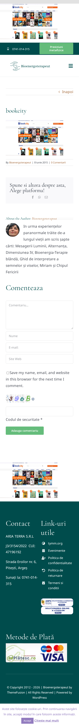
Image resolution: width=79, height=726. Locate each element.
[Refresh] (33, 397)
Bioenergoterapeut (20, 162)
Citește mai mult (46, 720)
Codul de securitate (23, 419)
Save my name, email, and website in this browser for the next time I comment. (37, 379)
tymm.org (55, 543)
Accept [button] (27, 720)
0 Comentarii (58, 162)
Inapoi (67, 91)
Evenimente (56, 550)
